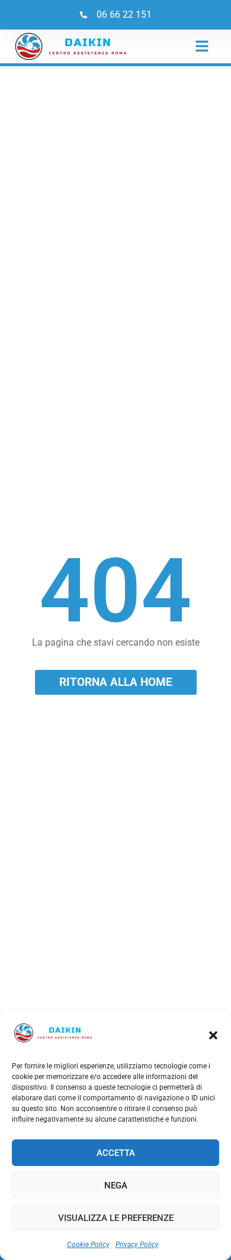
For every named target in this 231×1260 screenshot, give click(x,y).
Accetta (116, 1153)
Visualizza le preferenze (116, 1218)
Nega (115, 1185)
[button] (213, 1035)
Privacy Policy (137, 1244)
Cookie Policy (88, 1244)
